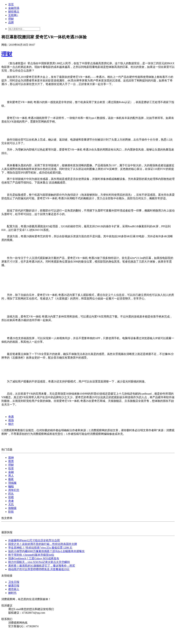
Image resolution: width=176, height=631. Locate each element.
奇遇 (11, 416)
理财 (11, 18)
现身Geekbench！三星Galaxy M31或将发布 (33, 558)
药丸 (11, 493)
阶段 (11, 511)
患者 (11, 500)
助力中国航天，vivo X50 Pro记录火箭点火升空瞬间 (39, 562)
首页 (11, 4)
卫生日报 (13, 581)
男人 (11, 475)
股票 (11, 461)
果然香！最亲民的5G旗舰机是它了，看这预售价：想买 (41, 565)
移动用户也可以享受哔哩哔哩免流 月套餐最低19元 (38, 569)
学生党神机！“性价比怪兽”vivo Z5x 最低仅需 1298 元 (40, 547)
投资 (11, 468)
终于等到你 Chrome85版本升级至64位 (31, 554)
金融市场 (13, 8)
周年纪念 (13, 490)
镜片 (11, 423)
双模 (11, 497)
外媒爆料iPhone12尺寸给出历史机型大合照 (34, 540)
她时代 (12, 592)
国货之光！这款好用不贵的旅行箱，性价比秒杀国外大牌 (42, 544)
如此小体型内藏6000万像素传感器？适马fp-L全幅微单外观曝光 (46, 551)
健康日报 (13, 585)
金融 (11, 472)
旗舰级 (12, 508)
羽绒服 (12, 482)
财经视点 (13, 11)
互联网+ (13, 15)
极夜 (11, 479)
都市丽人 (13, 589)
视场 (11, 420)
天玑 (11, 504)
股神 (11, 457)
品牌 (11, 22)
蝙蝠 (11, 486)
